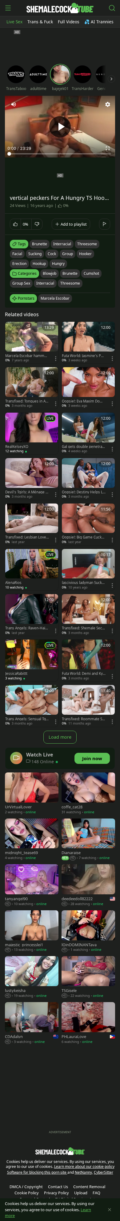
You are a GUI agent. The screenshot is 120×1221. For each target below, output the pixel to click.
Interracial (45, 283)
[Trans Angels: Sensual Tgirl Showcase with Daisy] (31, 706)
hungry (58, 263)
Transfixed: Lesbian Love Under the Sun (25, 537)
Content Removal (89, 1186)
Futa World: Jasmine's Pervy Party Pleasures (83, 356)
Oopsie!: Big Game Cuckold (83, 537)
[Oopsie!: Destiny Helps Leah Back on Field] (88, 479)
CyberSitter (103, 1172)
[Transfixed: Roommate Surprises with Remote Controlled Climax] (88, 706)
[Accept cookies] (109, 1209)
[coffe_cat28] (88, 793)
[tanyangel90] (31, 885)
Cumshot (91, 273)
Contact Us (58, 1186)
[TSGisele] (88, 977)
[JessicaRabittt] (31, 660)
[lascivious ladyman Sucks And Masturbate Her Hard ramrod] (88, 570)
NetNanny (83, 1172)
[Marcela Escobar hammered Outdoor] (31, 343)
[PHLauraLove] (88, 1023)
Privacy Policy (56, 1193)
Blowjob (49, 273)
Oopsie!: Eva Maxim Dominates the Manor (83, 401)
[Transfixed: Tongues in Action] (31, 388)
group (67, 253)
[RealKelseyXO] (31, 433)
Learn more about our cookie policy (84, 1166)
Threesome (70, 283)
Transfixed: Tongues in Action (27, 401)
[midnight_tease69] (31, 840)
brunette (39, 244)
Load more (60, 737)
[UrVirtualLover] (31, 793)
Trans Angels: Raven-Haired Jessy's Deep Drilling (27, 628)
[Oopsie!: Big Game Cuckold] (88, 524)
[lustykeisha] (31, 977)
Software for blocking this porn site (37, 1172)
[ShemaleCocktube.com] (59, 8)
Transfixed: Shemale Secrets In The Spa (83, 628)
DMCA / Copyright (26, 1186)
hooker (85, 253)
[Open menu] (8, 8)
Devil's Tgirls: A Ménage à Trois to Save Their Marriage (26, 492)
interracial (62, 244)
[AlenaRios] (31, 570)
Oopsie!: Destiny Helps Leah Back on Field (83, 492)
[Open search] (112, 8)
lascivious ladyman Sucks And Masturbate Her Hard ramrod (83, 583)
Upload (80, 1193)
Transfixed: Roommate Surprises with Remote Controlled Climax (83, 719)
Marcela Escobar (55, 298)
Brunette (70, 273)
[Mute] (13, 104)
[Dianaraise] (88, 840)
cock (52, 253)
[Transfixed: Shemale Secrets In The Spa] (88, 615)
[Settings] (108, 104)
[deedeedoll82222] (88, 885)
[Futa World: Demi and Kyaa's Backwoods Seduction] (88, 660)
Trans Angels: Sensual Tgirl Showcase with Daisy (26, 719)
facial (17, 253)
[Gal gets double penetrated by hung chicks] (88, 433)
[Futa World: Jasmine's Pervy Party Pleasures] (88, 343)
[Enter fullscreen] (108, 148)
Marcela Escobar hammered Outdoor (26, 356)
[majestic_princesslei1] (31, 931)
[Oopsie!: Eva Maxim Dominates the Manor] (88, 388)
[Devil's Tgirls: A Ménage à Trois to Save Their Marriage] (31, 479)
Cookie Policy (26, 1193)
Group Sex (21, 283)
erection (19, 263)
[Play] (60, 127)
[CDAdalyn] (31, 1023)
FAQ (96, 1193)
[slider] (60, 153)
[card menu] (55, 358)
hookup (39, 263)
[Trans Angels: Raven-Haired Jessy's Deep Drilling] (31, 615)
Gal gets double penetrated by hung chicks (84, 447)
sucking (35, 253)
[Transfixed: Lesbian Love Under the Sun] (31, 524)
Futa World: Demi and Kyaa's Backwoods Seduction (83, 673)
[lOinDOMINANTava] (88, 931)
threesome (87, 244)
